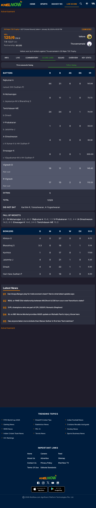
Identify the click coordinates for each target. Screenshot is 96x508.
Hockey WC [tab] (57, 4)
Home (29, 454)
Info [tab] (7, 58)
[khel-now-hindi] (93, 4)
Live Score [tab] (72, 4)
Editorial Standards (48, 467)
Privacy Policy (46, 463)
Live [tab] (18, 58)
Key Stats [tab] (86, 58)
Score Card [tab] (48, 58)
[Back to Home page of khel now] (11, 4)
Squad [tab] (61, 58)
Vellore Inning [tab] (71, 65)
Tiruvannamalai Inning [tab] (24, 65)
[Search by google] (81, 4)
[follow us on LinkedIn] (57, 482)
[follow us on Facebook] (38, 482)
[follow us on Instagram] (43, 482)
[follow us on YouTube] (52, 482)
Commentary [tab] (32, 58)
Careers (44, 454)
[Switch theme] (87, 4)
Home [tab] (32, 4)
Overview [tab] (73, 58)
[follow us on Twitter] (48, 482)
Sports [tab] (43, 4)
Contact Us (31, 463)
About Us (31, 458)
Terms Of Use (33, 467)
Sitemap (61, 458)
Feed (60, 454)
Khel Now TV (63, 463)
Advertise (45, 458)
